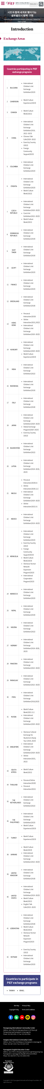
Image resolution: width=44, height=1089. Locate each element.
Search (41, 4)
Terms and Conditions (28, 1009)
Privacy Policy (26, 1005)
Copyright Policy (14, 1009)
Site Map (16, 1005)
